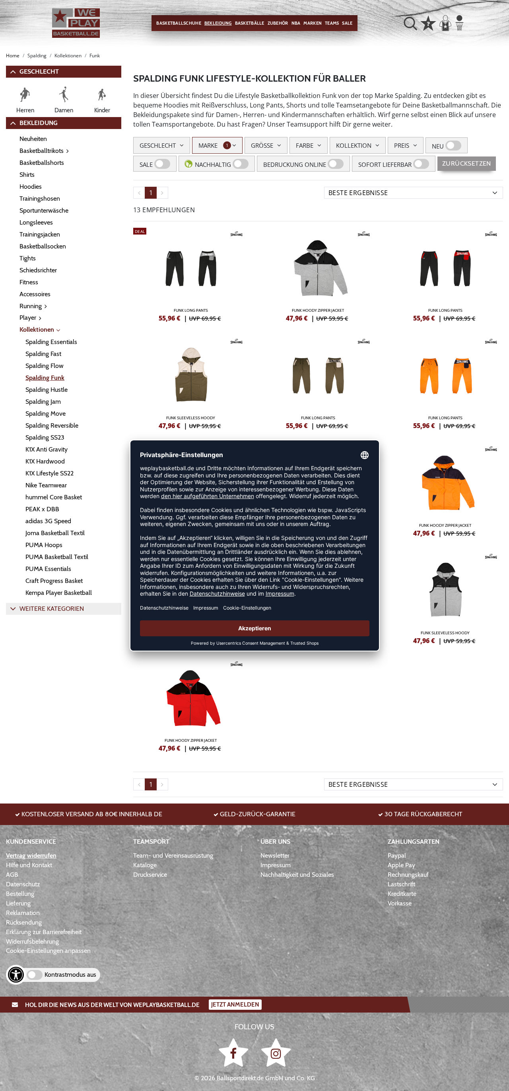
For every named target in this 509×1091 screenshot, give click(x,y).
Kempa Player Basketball (58, 592)
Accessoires (35, 294)
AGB (12, 874)
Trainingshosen (39, 198)
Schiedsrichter (38, 270)
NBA (296, 23)
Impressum (275, 865)
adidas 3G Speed (48, 521)
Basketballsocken (42, 246)
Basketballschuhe (178, 23)
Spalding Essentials (51, 342)
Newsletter (274, 855)
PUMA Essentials (48, 569)
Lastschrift (401, 884)
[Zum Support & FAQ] (428, 22)
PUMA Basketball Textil (56, 557)
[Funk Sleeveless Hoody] (191, 381)
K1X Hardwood (45, 461)
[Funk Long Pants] (191, 273)
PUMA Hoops (43, 545)
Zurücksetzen (466, 163)
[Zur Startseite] (76, 23)
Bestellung (20, 893)
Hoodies (30, 186)
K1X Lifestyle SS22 (49, 473)
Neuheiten (33, 139)
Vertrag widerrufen (31, 855)
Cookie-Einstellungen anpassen (48, 950)
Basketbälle (249, 23)
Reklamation (23, 913)
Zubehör (278, 23)
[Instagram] (276, 1052)
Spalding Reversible (51, 425)
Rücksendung (24, 922)
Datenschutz (23, 884)
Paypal (397, 855)
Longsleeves (36, 222)
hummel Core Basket (53, 497)
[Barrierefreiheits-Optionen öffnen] (16, 975)
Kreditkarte (402, 893)
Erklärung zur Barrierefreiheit (44, 932)
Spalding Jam (43, 401)
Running (30, 306)
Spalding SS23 (44, 437)
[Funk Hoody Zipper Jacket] (318, 273)
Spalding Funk (44, 377)
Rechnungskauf (408, 874)
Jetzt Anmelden (235, 1004)
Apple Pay (401, 865)
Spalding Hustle (46, 389)
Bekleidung (218, 23)
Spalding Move (45, 413)
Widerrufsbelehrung (32, 941)
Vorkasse (400, 903)
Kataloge (145, 865)
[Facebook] (235, 1052)
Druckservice (150, 874)
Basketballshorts (41, 162)
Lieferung (18, 903)
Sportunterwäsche (43, 210)
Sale (347, 23)
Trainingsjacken (39, 234)
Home (12, 55)
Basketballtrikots (41, 150)
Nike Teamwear (46, 485)
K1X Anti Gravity (46, 449)
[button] (410, 23)
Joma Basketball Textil (55, 533)
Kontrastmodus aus (70, 974)
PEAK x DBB (42, 509)
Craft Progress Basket (54, 581)
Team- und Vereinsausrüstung (173, 855)
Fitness (28, 282)
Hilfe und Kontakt (29, 865)
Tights (27, 258)
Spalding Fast (43, 354)
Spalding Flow (44, 366)
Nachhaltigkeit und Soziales (297, 874)
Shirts (27, 174)
